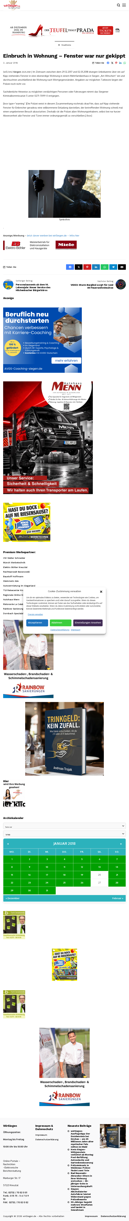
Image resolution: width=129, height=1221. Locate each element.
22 (12, 882)
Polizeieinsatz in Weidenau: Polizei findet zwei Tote (80, 1168)
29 (12, 890)
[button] (101, 591)
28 (117, 882)
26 (82, 882)
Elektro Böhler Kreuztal (15, 567)
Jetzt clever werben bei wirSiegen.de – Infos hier (53, 235)
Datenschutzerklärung (59, 630)
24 (47, 882)
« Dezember (13, 898)
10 (47, 866)
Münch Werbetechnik (14, 562)
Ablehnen (56, 622)
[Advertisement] (64, 143)
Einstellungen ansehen (88, 622)
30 (29, 890)
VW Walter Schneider (14, 558)
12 (82, 866)
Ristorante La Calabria (14, 604)
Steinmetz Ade (11, 581)
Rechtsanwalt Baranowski (16, 571)
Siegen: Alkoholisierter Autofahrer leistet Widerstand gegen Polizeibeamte (81, 1194)
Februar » (117, 898)
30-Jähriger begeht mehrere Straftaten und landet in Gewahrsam (82, 1206)
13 (99, 866)
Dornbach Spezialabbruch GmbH (20, 613)
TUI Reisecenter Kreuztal (16, 590)
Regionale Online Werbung (17, 595)
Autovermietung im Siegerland (19, 585)
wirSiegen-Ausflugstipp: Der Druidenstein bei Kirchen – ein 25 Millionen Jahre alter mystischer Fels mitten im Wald (82, 1139)
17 (47, 874)
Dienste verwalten (35, 614)
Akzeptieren (35, 622)
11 (64, 866)
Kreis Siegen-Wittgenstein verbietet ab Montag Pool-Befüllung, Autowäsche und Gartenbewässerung (82, 1156)
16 (29, 874)
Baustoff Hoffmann (13, 576)
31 (47, 890)
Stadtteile (66, 45)
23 (29, 882)
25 (64, 882)
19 (82, 874)
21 (117, 874)
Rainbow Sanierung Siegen (17, 608)
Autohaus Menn (11, 599)
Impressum (75, 630)
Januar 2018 (64, 843)
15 (12, 874)
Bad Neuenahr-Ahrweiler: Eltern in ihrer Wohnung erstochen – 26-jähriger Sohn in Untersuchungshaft (81, 1179)
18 (64, 874)
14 (117, 866)
